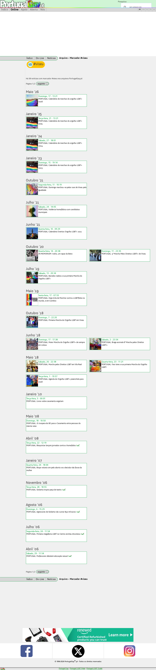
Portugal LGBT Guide (94, 668)
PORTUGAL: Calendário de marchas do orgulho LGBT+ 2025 (60, 121)
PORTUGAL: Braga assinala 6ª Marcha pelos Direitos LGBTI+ (123, 342)
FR (150, 10)
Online (14, 9)
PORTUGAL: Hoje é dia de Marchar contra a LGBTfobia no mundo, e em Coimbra (61, 298)
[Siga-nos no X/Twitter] (78, 651)
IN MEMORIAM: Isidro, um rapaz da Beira (55, 252)
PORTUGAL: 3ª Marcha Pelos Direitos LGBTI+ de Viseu (124, 252)
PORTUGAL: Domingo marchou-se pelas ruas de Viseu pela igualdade (62, 187)
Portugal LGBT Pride (77, 668)
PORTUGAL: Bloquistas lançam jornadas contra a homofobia (51, 444)
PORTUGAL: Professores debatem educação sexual (47, 554)
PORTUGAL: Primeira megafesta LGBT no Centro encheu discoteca (53, 532)
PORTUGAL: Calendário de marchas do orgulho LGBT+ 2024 (60, 143)
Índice (4, 9)
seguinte (43, 84)
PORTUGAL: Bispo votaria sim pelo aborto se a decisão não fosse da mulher (54, 467)
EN (143, 10)
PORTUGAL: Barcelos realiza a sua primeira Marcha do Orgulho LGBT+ (60, 276)
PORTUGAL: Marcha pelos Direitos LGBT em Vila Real (60, 363)
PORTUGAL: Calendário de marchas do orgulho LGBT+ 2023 (60, 165)
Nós (42, 9)
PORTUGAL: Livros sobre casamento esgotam (44, 399)
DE (154, 10)
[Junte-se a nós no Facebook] (26, 651)
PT (140, 10)
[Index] (12, 58)
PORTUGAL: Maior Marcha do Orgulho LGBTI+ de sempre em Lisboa (61, 342)
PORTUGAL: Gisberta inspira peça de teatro (44, 488)
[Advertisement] (78, 34)
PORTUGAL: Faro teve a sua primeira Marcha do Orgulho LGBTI (124, 364)
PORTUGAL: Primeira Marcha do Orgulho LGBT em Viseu (61, 318)
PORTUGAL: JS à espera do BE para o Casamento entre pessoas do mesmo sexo (53, 423)
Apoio (24, 9)
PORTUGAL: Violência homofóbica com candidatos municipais (59, 209)
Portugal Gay (64, 668)
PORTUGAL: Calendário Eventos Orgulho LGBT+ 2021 (60, 230)
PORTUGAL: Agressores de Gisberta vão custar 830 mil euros (51, 510)
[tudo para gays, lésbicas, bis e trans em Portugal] (30, 4)
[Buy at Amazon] (78, 641)
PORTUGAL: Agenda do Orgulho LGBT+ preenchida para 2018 (60, 379)
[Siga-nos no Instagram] (129, 651)
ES (147, 10)
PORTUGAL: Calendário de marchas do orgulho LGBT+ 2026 (60, 99)
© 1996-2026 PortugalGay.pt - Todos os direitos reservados (78, 661)
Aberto (34, 9)
